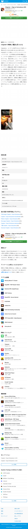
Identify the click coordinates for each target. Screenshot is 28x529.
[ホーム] (1, 4)
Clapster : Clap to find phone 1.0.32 (9, 460)
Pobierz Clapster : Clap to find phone (9, 218)
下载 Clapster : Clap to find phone (9, 225)
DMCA (16, 518)
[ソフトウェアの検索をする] (24, 1)
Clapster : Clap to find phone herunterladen (11, 216)
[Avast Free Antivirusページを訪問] (14, 15)
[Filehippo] (4, 1)
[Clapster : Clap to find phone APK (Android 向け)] (2, 9)
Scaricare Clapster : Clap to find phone (10, 227)
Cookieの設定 (18, 521)
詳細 (2, 508)
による (12, 10)
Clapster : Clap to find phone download (10, 223)
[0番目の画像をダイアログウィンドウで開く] (6, 119)
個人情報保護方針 (19, 513)
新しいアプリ (18, 516)
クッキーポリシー (19, 511)
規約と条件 (17, 508)
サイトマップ (4, 516)
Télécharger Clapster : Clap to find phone (10, 214)
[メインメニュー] (26, 1)
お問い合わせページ (6, 272)
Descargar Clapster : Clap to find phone (10, 221)
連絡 (2, 511)
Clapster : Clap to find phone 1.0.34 (9, 458)
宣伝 (2, 513)
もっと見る (14, 464)
